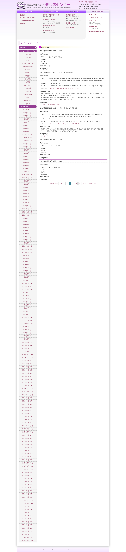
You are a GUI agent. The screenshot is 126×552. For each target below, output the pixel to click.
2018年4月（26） (27, 413)
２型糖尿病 (27, 57)
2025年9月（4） (28, 144)
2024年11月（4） (27, 175)
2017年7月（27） (27, 441)
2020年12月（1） (27, 317)
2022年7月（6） (28, 261)
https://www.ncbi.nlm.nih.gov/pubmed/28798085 (64, 88)
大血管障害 (27, 88)
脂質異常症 (27, 100)
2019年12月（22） (28, 351)
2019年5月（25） (27, 373)
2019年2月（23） (27, 382)
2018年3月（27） (27, 416)
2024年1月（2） (28, 206)
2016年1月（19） (27, 497)
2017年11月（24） (28, 429)
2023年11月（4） (27, 212)
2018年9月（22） (27, 398)
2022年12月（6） (27, 246)
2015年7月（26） (27, 515)
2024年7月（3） (28, 187)
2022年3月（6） (28, 274)
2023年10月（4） (27, 215)
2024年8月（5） (28, 184)
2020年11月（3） (27, 320)
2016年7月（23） (27, 478)
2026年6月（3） (28, 116)
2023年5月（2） (28, 230)
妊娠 (58, 104)
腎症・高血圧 (28, 85)
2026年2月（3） (28, 128)
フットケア (44, 136)
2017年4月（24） (27, 450)
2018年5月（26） (27, 410)
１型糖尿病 (27, 54)
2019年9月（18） (27, 361)
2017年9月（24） (27, 435)
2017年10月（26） (28, 432)
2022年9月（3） (28, 255)
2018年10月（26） (28, 395)
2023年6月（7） (28, 227)
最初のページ (54, 183)
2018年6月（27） (27, 407)
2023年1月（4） (28, 243)
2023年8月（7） (28, 221)
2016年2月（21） (27, 494)
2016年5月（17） (27, 484)
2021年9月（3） (28, 292)
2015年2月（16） (27, 531)
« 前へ (62, 183)
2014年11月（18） (28, 540)
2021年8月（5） (28, 295)
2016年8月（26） (27, 475)
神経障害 (28, 82)
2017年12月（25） (28, 426)
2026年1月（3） (28, 131)
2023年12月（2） (27, 209)
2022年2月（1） (28, 277)
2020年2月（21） (27, 345)
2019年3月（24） (27, 379)
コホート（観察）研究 (48, 104)
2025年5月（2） (28, 156)
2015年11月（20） (28, 503)
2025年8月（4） (28, 147)
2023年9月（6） (28, 218)
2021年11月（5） (27, 286)
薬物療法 (28, 76)
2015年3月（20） (27, 528)
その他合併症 (28, 94)
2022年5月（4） (28, 268)
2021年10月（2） (27, 289)
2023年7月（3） (28, 224)
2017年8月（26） (27, 438)
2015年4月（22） (27, 525)
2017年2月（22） (27, 457)
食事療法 (28, 69)
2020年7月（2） (28, 333)
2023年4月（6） (28, 233)
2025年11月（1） (27, 137)
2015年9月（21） (27, 509)
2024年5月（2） (28, 193)
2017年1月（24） (27, 460)
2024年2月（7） (28, 202)
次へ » (84, 183)
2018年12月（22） (28, 388)
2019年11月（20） (28, 354)
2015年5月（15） (27, 522)
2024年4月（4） (28, 196)
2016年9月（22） (27, 472)
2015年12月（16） (28, 500)
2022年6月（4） (28, 264)
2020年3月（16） (27, 342)
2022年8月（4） (28, 258)
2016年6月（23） (27, 481)
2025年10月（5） (27, 140)
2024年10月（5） (27, 178)
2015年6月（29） (27, 519)
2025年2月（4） (28, 165)
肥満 (27, 60)
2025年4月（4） (28, 159)
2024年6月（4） (28, 190)
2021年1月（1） (28, 314)
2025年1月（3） (28, 168)
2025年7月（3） (28, 150)
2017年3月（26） (27, 453)
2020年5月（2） (28, 339)
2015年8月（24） (27, 512)
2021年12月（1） (27, 283)
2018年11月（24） (28, 392)
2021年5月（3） (28, 305)
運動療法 (28, 73)
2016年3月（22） (27, 491)
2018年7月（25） (27, 404)
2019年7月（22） (27, 367)
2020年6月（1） (28, 336)
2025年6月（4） (28, 153)
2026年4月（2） (28, 122)
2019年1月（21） (27, 385)
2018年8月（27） (27, 401)
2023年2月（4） (28, 240)
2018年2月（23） (27, 419)
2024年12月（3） (27, 171)
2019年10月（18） (28, 357)
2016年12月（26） (28, 463)
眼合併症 (28, 79)
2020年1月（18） (27, 348)
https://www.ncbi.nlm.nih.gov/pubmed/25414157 (64, 124)
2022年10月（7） (27, 252)
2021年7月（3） (28, 299)
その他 (28, 104)
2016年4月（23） (27, 488)
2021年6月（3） (28, 302)
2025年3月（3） (28, 162)
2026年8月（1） (28, 109)
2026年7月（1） (28, 113)
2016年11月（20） (28, 466)
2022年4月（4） (28, 271)
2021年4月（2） (28, 308)
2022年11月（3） (27, 249)
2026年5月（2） (28, 119)
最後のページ (93, 183)
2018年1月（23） (27, 423)
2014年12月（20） (28, 537)
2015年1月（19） (27, 534)
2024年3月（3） (28, 199)
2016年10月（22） (28, 469)
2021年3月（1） (28, 311)
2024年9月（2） (28, 181)
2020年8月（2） (28, 330)
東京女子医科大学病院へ (87, 2)
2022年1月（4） (28, 280)
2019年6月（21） (27, 370)
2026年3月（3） (28, 125)
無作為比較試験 (28, 66)
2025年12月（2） (27, 134)
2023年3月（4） (28, 237)
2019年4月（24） (27, 376)
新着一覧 (22, 47)
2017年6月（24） (27, 444)
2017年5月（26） (27, 447)
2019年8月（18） (27, 364)
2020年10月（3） (27, 323)
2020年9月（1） (28, 326)
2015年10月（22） (28, 506)
